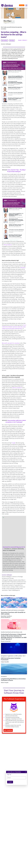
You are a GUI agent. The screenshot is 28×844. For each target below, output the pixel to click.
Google (13, 443)
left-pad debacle (8, 244)
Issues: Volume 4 (22, 40)
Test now (21, 5)
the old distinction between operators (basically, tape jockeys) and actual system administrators (14, 326)
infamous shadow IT (17, 387)
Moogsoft (23, 267)
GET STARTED (8, 730)
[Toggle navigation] (7, 5)
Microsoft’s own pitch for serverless (10, 343)
